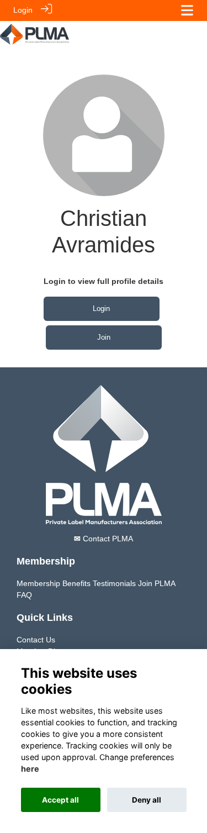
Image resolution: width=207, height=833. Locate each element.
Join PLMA (157, 583)
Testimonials (114, 583)
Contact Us (36, 639)
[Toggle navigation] (187, 10)
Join (103, 337)
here (30, 768)
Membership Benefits (54, 583)
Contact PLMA (103, 538)
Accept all (60, 799)
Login (23, 10)
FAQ (24, 595)
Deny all (146, 799)
